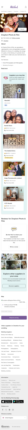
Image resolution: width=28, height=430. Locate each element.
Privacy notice (16, 382)
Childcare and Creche (14, 368)
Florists (22, 345)
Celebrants (4, 368)
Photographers (5, 348)
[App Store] (6, 402)
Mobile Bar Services (19, 337)
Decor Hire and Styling (6, 337)
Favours (3, 345)
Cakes (21, 343)
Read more (4, 68)
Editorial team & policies (7, 391)
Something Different (6, 340)
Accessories (11, 354)
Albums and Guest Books (7, 359)
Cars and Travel (5, 351)
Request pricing (14, 317)
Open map (22, 302)
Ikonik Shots (8, 125)
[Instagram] (13, 409)
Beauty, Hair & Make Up (7, 334)
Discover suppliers (14, 286)
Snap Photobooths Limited (13, 178)
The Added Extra (9, 151)
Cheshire (16, 11)
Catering (16, 345)
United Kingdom (9, 417)
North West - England (6, 11)
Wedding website (11, 394)
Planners (3, 354)
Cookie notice (4, 385)
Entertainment (4, 343)
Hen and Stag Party (6, 365)
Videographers (14, 348)
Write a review (14, 247)
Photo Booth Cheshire (7, 311)
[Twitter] (6, 409)
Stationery (9, 345)
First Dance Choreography (7, 362)
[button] (14, 237)
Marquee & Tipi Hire (16, 351)
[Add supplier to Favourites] (25, 16)
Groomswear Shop (5, 357)
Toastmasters (16, 365)
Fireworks (18, 359)
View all (22, 29)
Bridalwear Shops (17, 340)
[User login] (26, 7)
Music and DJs (13, 343)
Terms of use (12, 380)
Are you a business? (6, 389)
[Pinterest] (9, 409)
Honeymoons (16, 357)
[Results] (2, 16)
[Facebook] (2, 409)
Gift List (3, 394)
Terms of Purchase (5, 382)
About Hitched (16, 389)
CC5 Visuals (8, 203)
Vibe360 (7, 100)
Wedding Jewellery (6, 371)
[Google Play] (18, 402)
